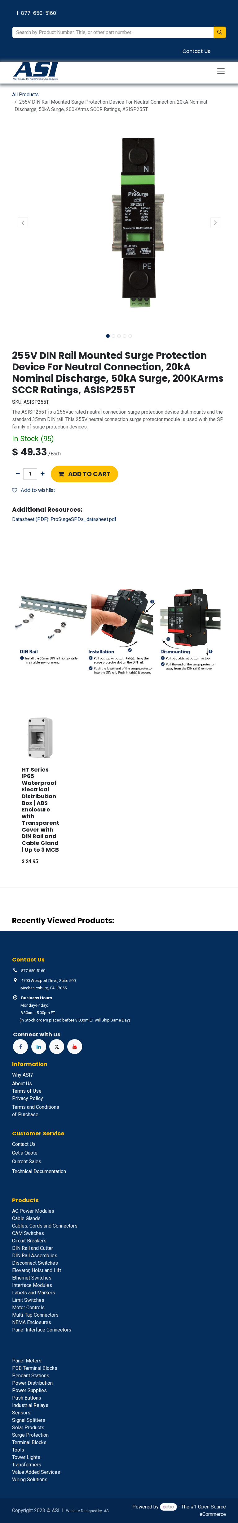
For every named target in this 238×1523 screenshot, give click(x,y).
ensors (21, 1413)
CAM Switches (28, 1233)
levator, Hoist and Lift (36, 1270)
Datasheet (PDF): (64, 519)
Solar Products (28, 1428)
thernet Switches (31, 1278)
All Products (25, 94)
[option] (119, 792)
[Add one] (42, 474)
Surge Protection (30, 1435)
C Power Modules (33, 1211)
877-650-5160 (33, 970)
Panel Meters (27, 1361)
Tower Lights (26, 1457)
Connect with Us (36, 1034)
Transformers (26, 1465)
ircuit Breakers (29, 1241)
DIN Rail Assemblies (34, 1255)
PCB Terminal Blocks (34, 1368)
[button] (22, 222)
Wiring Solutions (29, 1479)
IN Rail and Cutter (32, 1248)
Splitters (28, 1420)
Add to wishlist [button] (37, 490)
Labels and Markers (33, 1293)
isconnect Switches (35, 1263)
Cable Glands (26, 1218)
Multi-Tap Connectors (35, 1315)
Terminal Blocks (29, 1442)
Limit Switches (28, 1300)
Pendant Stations (30, 1376)
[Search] (220, 32)
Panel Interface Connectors (41, 1330)
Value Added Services (36, 1472)
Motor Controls (28, 1307)
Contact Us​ (196, 51)
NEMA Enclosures (31, 1322)
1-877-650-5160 (36, 13)
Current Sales (26, 1161)
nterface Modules (32, 1285)
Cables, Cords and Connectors (44, 1226)
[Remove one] (18, 474)
